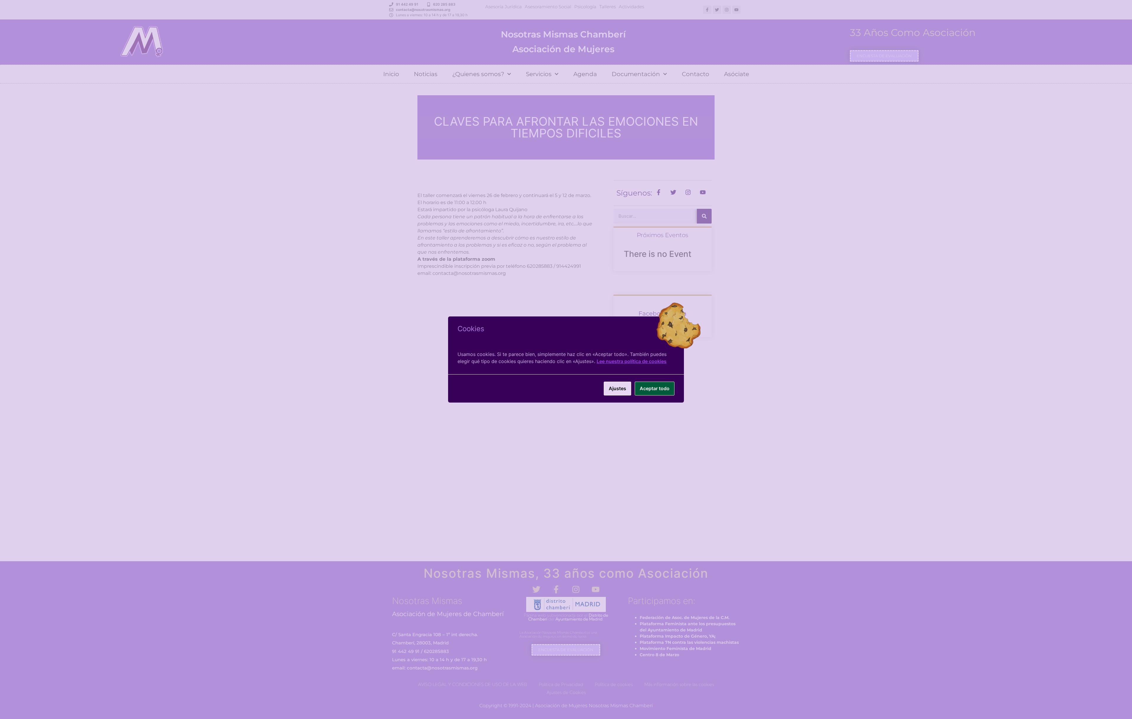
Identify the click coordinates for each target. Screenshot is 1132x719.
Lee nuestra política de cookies (632, 361)
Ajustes (617, 388)
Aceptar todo (654, 388)
